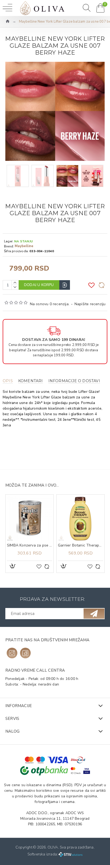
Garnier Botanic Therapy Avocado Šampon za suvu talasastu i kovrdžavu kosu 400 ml (80, 545)
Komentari (30, 381)
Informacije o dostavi (74, 381)
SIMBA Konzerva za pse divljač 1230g (29, 545)
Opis (8, 381)
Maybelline (24, 246)
